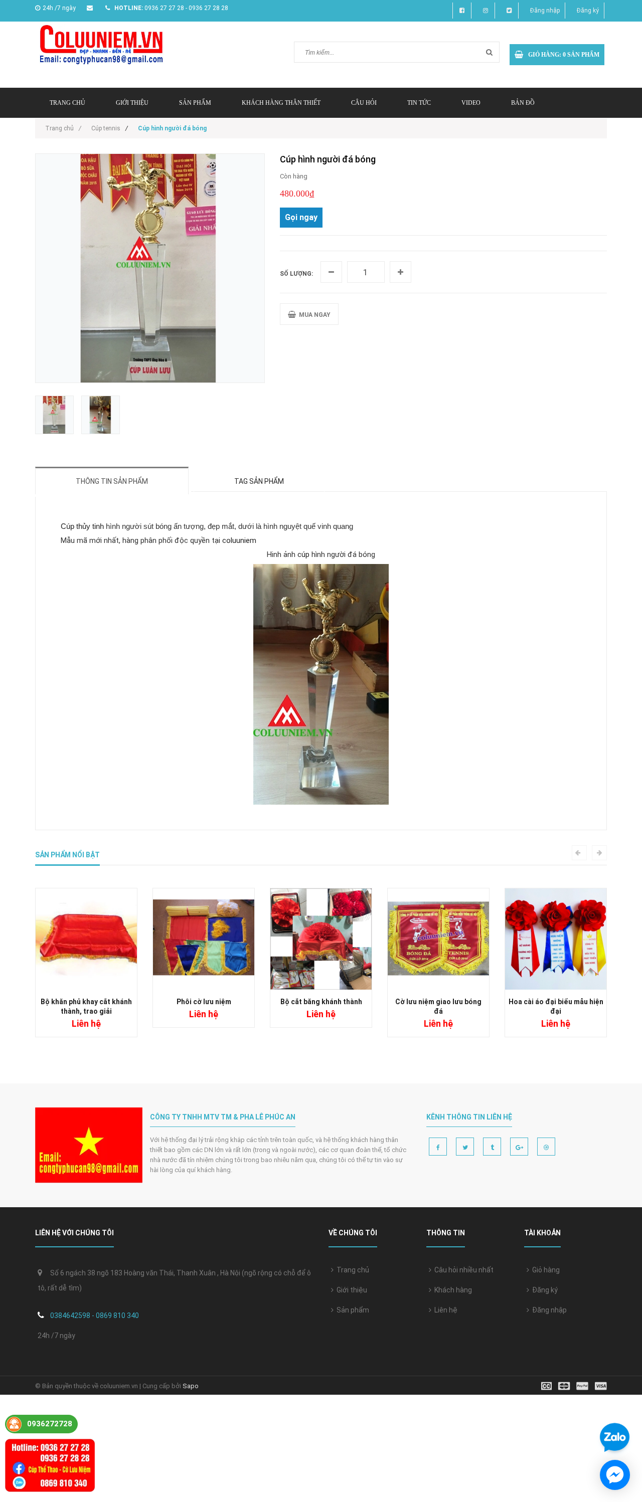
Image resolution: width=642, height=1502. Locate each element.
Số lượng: (296, 273)
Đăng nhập (545, 10)
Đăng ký (588, 10)
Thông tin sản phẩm (112, 481)
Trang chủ (67, 102)
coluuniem (239, 540)
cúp (304, 554)
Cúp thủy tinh (82, 526)
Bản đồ (523, 102)
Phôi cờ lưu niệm (204, 1002)
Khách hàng (451, 1290)
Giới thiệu (132, 102)
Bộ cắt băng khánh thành (321, 1002)
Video (470, 102)
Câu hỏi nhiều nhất (462, 1270)
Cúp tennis (105, 128)
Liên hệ (444, 1310)
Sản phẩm (195, 102)
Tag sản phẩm (259, 481)
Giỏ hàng (544, 1270)
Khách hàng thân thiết (281, 102)
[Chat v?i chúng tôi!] (615, 1475)
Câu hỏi (364, 102)
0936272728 (49, 1423)
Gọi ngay (301, 217)
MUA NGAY (313, 314)
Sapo (191, 1386)
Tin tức (419, 102)
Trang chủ (351, 1270)
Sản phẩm (351, 1310)
